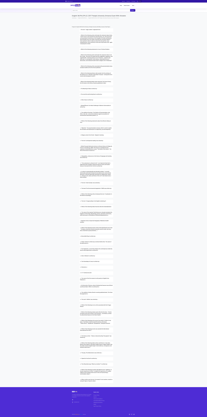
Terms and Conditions (98, 398)
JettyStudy (74, 17)
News (133, 5)
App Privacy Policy (97, 406)
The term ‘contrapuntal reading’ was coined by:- (92, 140)
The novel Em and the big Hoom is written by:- (91, 94)
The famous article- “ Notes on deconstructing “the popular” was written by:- (95, 336)
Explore (95, 396)
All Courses (133, 1)
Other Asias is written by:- (86, 99)
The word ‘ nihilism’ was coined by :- (89, 299)
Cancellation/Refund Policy (99, 400)
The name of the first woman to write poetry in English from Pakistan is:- (94, 279)
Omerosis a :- (84, 267)
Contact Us (128, 1)
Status (95, 404)
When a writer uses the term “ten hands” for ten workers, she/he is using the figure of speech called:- (96, 380)
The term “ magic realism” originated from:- (90, 29)
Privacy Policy (96, 395)
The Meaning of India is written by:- (88, 88)
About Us (123, 1)
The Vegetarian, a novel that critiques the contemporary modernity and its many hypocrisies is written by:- (96, 249)
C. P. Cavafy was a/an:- (86, 272)
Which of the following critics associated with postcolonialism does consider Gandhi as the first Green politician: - (96, 67)
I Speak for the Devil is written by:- (88, 358)
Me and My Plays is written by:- (88, 236)
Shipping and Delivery (98, 402)
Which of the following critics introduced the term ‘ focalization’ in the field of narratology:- (96, 194)
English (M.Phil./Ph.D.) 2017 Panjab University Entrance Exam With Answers (103, 17)
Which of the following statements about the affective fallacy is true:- (95, 121)
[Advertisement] (91, 23)
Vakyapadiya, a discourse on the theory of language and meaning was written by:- (95, 156)
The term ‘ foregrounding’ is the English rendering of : (93, 201)
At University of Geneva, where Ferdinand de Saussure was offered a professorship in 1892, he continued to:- (96, 286)
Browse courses (126, 5)
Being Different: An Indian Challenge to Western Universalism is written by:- (95, 106)
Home (121, 5)
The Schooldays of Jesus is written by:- (90, 261)
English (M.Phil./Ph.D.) (82, 17)
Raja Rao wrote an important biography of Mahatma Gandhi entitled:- (94, 221)
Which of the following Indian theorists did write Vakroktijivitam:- (96, 206)
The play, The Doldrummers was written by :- (91, 352)
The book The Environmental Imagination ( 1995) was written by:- (96, 188)
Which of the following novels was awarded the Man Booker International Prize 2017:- (94, 329)
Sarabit (81, 414)
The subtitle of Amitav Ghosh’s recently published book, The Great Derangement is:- (96, 293)
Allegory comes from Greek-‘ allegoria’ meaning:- (92, 135)
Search (132, 10)
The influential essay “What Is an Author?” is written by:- (94, 364)
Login (137, 1)
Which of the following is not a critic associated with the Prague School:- (95, 305)
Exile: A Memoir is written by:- (87, 255)
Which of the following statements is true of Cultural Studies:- (95, 49)
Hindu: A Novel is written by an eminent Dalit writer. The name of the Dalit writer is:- (95, 242)
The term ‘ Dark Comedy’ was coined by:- (90, 182)
